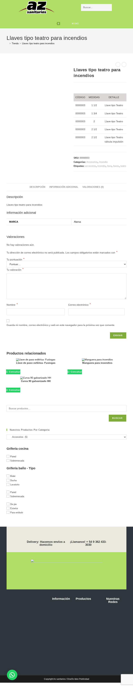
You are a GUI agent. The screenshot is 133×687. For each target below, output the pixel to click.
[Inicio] (7, 43)
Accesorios (92, 162)
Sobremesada (17, 460)
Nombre (12, 304)
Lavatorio (14, 484)
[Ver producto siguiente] (124, 64)
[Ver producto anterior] (118, 64)
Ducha (13, 480)
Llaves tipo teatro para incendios (38, 43)
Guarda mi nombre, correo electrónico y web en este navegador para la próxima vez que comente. (61, 325)
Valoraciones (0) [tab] (93, 187)
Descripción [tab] (37, 187)
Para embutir (16, 512)
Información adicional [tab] (63, 187)
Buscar (117, 418)
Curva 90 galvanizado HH (36, 381)
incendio (101, 166)
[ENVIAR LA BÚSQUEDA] (108, 7)
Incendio (103, 162)
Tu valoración (15, 269)
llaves (116, 166)
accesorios (90, 166)
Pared (13, 456)
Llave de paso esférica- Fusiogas (35, 362)
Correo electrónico (79, 304)
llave (109, 166)
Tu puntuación (15, 259)
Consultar (14, 372)
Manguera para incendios (97, 362)
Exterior (14, 508)
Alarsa (77, 221)
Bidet (12, 476)
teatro (123, 166)
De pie (13, 504)
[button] (12, 675)
